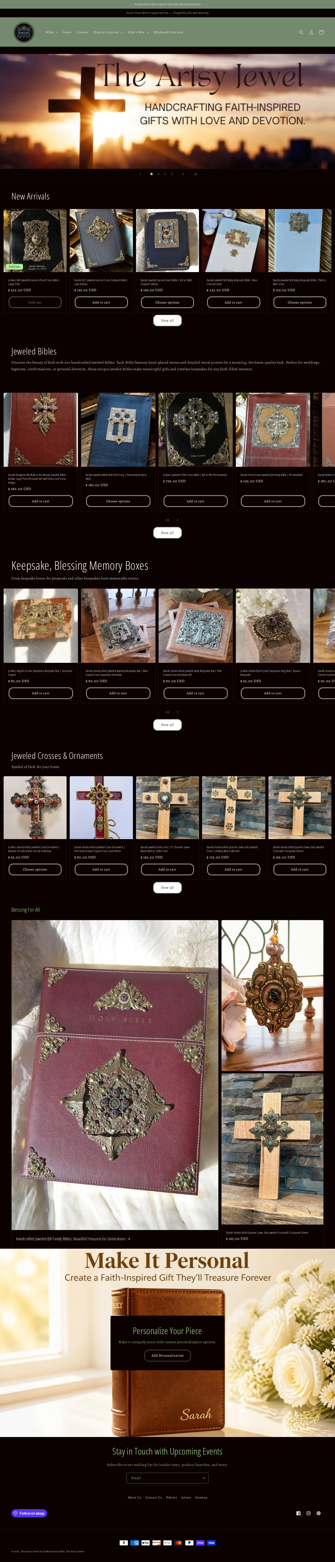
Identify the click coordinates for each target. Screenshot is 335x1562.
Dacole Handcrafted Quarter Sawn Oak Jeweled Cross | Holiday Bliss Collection (232, 849)
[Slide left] (157, 520)
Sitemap (201, 1497)
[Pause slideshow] (195, 174)
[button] (51, 32)
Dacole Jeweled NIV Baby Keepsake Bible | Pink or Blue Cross (299, 282)
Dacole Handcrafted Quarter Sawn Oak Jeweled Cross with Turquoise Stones (298, 849)
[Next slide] (183, 174)
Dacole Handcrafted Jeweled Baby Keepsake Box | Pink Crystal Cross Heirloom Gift (192, 673)
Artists (186, 1497)
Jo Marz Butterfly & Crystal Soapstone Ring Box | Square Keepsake (270, 673)
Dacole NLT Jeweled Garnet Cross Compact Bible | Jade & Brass (101, 282)
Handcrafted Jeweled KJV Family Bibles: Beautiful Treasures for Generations (71, 1238)
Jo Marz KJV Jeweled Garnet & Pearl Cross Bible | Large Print (34, 282)
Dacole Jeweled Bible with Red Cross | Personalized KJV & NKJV (116, 477)
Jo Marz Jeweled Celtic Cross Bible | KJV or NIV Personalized (195, 475)
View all (167, 320)
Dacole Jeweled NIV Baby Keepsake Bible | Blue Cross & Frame (232, 282)
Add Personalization (168, 1355)
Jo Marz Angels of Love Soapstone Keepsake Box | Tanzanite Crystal (40, 673)
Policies (171, 1497)
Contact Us (153, 1497)
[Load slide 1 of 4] (151, 174)
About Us (134, 1497)
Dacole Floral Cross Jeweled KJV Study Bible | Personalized (271, 475)
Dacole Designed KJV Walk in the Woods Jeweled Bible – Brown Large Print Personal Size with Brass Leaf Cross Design (38, 479)
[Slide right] (178, 520)
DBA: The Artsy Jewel (71, 1551)
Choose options (167, 302)
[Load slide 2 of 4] (158, 174)
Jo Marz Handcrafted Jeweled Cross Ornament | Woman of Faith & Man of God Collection (34, 849)
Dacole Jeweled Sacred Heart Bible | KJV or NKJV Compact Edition (166, 282)
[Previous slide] (140, 174)
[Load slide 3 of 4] (165, 174)
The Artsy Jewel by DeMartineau (40, 1551)
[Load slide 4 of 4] (172, 174)
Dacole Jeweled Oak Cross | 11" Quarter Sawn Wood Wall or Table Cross (165, 849)
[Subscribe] (203, 1478)
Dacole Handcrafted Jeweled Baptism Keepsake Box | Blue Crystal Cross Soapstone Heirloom (117, 673)
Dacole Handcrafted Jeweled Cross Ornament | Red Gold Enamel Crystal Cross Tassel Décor (99, 849)
